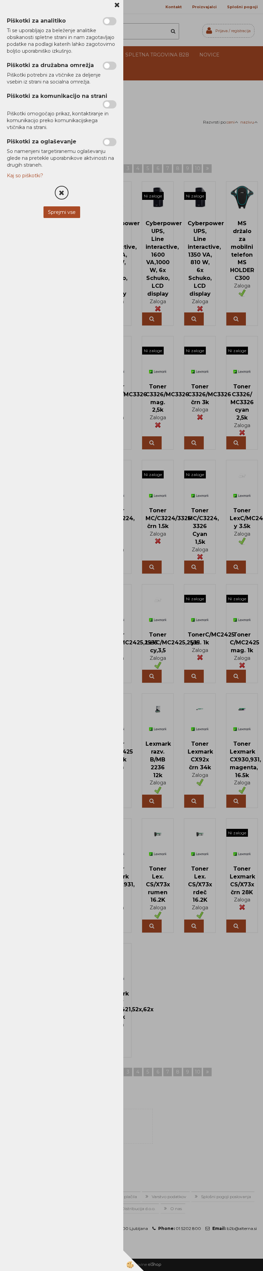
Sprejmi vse (62, 212)
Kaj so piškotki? (25, 175)
